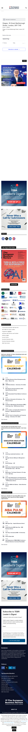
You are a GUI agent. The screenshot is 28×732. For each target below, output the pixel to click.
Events (4, 27)
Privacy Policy (24, 721)
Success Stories (5, 337)
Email (4, 626)
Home (2, 11)
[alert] (11, 19)
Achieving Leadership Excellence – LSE (14, 454)
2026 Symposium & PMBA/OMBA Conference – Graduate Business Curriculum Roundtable (15, 541)
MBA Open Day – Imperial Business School (15, 523)
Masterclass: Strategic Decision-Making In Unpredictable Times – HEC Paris (14, 467)
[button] (2, 8)
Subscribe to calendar (13, 49)
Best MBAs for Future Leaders (8, 329)
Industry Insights (5, 335)
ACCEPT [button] (14, 727)
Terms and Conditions (9, 722)
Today (14, 42)
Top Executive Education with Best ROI (10, 327)
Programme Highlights (7, 331)
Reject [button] (14, 730)
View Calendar (4, 419)
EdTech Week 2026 (9, 536)
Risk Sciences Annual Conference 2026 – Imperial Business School (14, 389)
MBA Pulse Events (6, 343)
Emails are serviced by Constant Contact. (9, 636)
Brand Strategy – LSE (10, 463)
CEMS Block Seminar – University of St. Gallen (15, 384)
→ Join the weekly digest (14, 640)
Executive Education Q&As (7, 339)
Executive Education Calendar (8, 341)
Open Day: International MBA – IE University (15, 532)
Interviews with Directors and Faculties (10, 333)
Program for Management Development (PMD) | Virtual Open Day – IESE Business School (15, 405)
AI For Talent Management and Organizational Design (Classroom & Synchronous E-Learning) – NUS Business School (16, 479)
